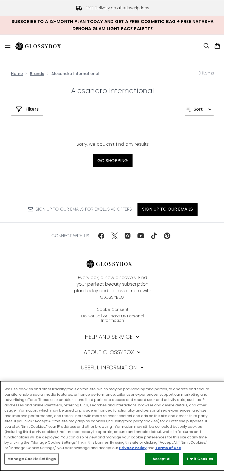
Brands (37, 73)
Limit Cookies (200, 458)
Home (17, 73)
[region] (112, 426)
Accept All (162, 458)
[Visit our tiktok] (154, 235)
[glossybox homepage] (41, 45)
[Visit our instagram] (127, 235)
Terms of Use (168, 447)
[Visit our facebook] (101, 235)
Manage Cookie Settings (31, 458)
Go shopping (112, 160)
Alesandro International (112, 91)
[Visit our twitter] (114, 235)
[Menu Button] (5, 45)
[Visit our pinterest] (167, 235)
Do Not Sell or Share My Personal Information (112, 318)
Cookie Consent (112, 309)
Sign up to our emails (167, 209)
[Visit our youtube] (140, 235)
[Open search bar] (206, 45)
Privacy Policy (133, 447)
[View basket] (217, 45)
